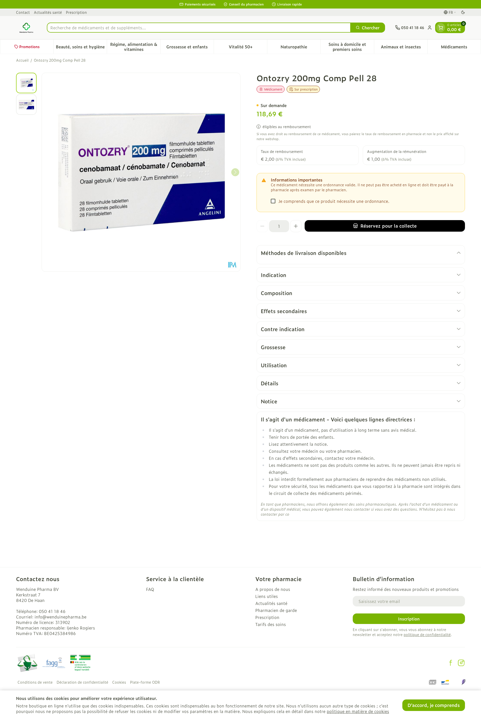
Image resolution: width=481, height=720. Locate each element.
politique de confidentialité (427, 634)
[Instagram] (461, 663)
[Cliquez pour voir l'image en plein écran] (141, 172)
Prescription (76, 12)
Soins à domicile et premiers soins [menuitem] (351, 46)
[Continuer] (235, 172)
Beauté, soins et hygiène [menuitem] (81, 48)
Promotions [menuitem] (29, 46)
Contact (23, 12)
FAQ (150, 589)
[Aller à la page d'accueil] (26, 27)
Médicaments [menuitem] (461, 48)
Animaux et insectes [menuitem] (404, 48)
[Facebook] (450, 663)
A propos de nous (272, 589)
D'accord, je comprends (434, 705)
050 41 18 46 (52, 611)
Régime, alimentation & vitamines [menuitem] (135, 46)
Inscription (409, 619)
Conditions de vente (35, 682)
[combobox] (199, 28)
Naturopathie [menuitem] (300, 48)
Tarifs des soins (270, 624)
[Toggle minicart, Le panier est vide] (440, 27)
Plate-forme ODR (145, 682)
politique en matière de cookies (358, 711)
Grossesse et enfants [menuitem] (190, 48)
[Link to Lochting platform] (463, 682)
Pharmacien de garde (276, 610)
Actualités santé (48, 12)
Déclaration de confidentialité (82, 682)
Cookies (119, 682)
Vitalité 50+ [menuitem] (248, 48)
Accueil (22, 60)
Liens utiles (266, 596)
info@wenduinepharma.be (60, 617)
